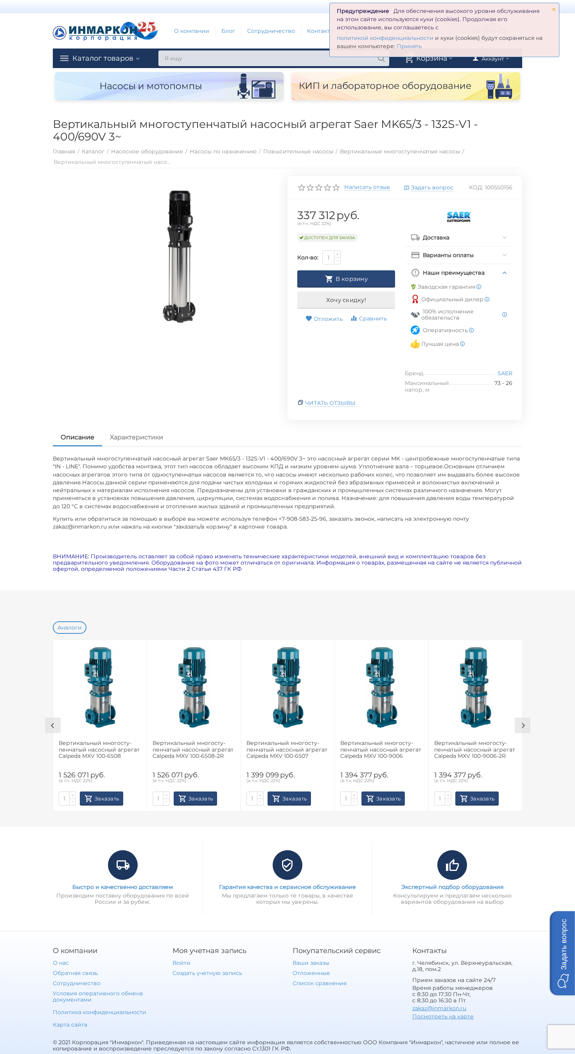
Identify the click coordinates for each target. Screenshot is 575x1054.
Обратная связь (75, 973)
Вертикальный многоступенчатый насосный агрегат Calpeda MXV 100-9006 (380, 750)
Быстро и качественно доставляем (122, 886)
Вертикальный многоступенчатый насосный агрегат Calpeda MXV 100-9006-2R (474, 750)
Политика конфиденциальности (99, 1012)
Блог (228, 30)
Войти (181, 962)
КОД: (476, 187)
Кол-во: (307, 257)
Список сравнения (320, 983)
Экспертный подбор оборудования (452, 886)
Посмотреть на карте (443, 1016)
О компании (191, 30)
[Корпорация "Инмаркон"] (105, 30)
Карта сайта (70, 1024)
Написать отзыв (367, 187)
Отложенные (311, 973)
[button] (562, 953)
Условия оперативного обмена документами (98, 996)
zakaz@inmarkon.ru (439, 1008)
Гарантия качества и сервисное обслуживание (287, 886)
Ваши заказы (311, 962)
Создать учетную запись (207, 973)
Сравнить (373, 318)
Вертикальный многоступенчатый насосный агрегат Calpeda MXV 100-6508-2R (193, 750)
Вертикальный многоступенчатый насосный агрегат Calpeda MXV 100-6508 (99, 750)
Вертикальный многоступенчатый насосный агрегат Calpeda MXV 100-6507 (286, 750)
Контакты (320, 30)
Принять (409, 46)
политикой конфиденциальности (385, 37)
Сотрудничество (271, 30)
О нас (61, 962)
